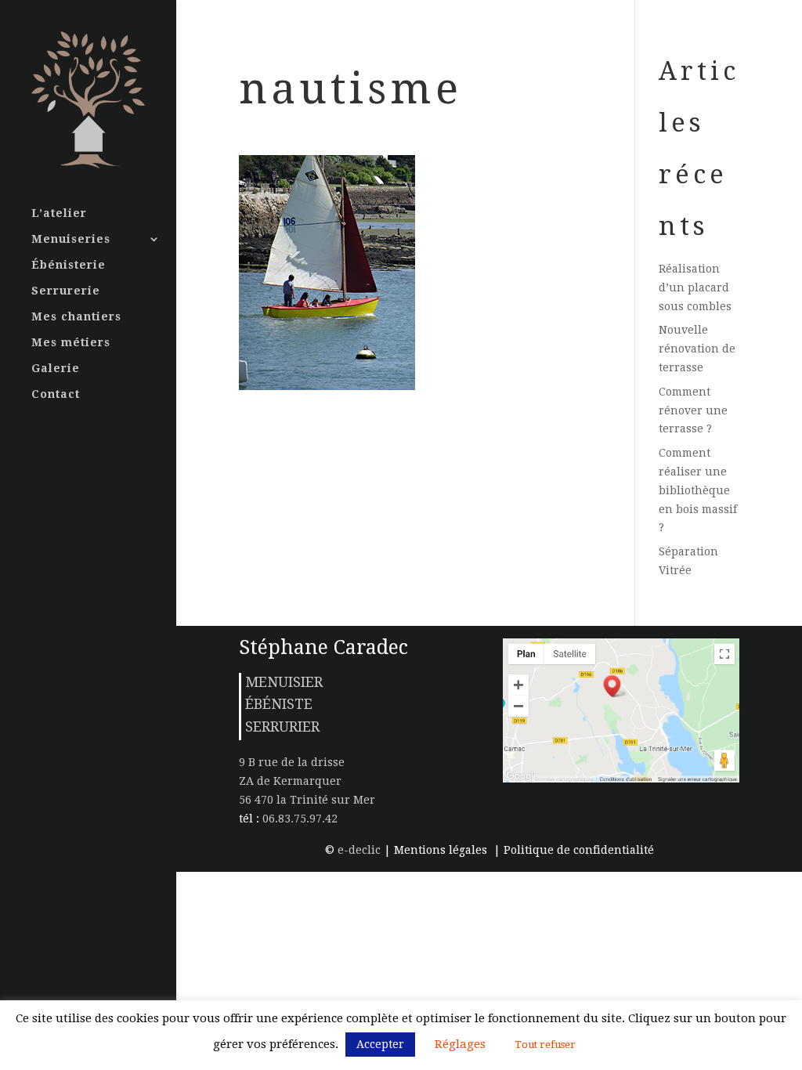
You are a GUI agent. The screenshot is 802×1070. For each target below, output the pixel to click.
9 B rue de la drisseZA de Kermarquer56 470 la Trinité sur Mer (307, 781)
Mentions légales (442, 850)
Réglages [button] (460, 1044)
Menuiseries (70, 239)
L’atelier (59, 213)
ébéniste (278, 704)
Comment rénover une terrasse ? (693, 410)
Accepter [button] (380, 1044)
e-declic (359, 850)
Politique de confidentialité (579, 850)
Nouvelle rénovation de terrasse (697, 349)
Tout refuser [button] (545, 1044)
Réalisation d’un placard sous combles (695, 287)
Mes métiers (70, 343)
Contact (55, 394)
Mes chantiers (76, 317)
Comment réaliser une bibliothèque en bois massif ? (698, 489)
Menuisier (284, 682)
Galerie (55, 368)
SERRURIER (282, 726)
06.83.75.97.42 (298, 818)
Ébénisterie (68, 265)
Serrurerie (65, 291)
